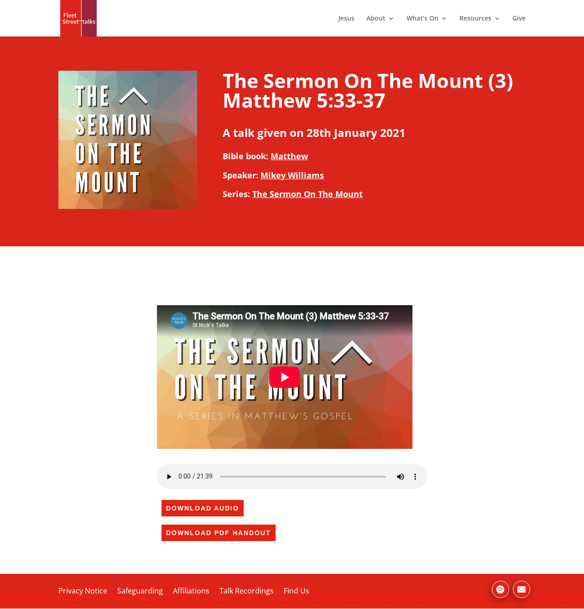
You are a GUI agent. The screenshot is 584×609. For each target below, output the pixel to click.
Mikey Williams (292, 175)
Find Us (296, 591)
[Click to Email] (521, 589)
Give (519, 18)
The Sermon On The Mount (307, 193)
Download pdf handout (218, 532)
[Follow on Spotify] (500, 589)
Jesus (347, 18)
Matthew (289, 156)
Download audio (202, 508)
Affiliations (191, 591)
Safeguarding (140, 591)
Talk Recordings (246, 591)
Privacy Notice (82, 591)
